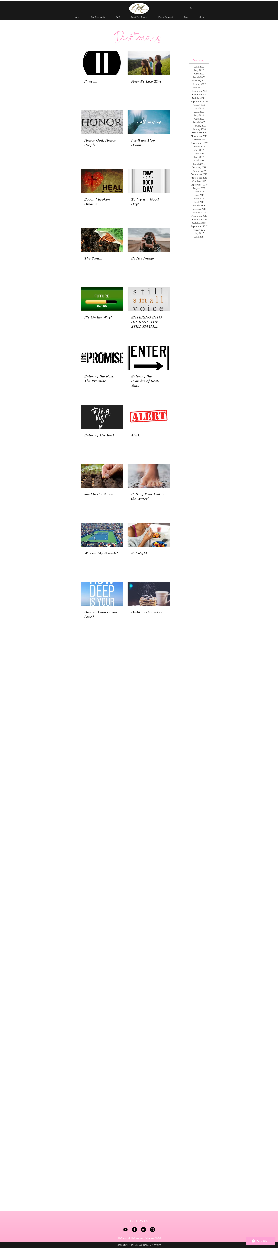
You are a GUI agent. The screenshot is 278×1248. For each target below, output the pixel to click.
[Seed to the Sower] (102, 476)
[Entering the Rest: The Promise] (102, 358)
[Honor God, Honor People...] (102, 122)
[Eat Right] (149, 535)
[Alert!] (149, 417)
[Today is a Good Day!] (149, 181)
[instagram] (152, 1229)
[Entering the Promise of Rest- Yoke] (149, 358)
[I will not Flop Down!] (149, 122)
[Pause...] (102, 63)
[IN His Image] (149, 240)
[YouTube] (125, 1229)
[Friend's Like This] (149, 63)
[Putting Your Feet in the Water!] (149, 476)
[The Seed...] (102, 240)
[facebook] (134, 1229)
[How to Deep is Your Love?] (102, 594)
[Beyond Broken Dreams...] (102, 181)
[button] (191, 7)
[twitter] (143, 1229)
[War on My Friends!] (102, 535)
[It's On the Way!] (102, 299)
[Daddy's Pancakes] (149, 594)
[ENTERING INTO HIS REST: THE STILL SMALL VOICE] (149, 299)
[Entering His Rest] (102, 417)
